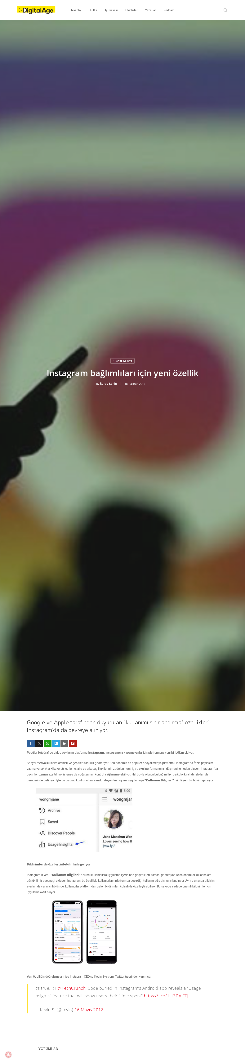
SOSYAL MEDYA (122, 360)
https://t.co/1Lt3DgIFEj (166, 995)
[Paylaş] (31, 743)
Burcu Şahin (108, 383)
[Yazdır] (64, 743)
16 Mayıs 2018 (89, 1009)
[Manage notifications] (8, 1055)
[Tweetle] (39, 743)
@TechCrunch (72, 988)
